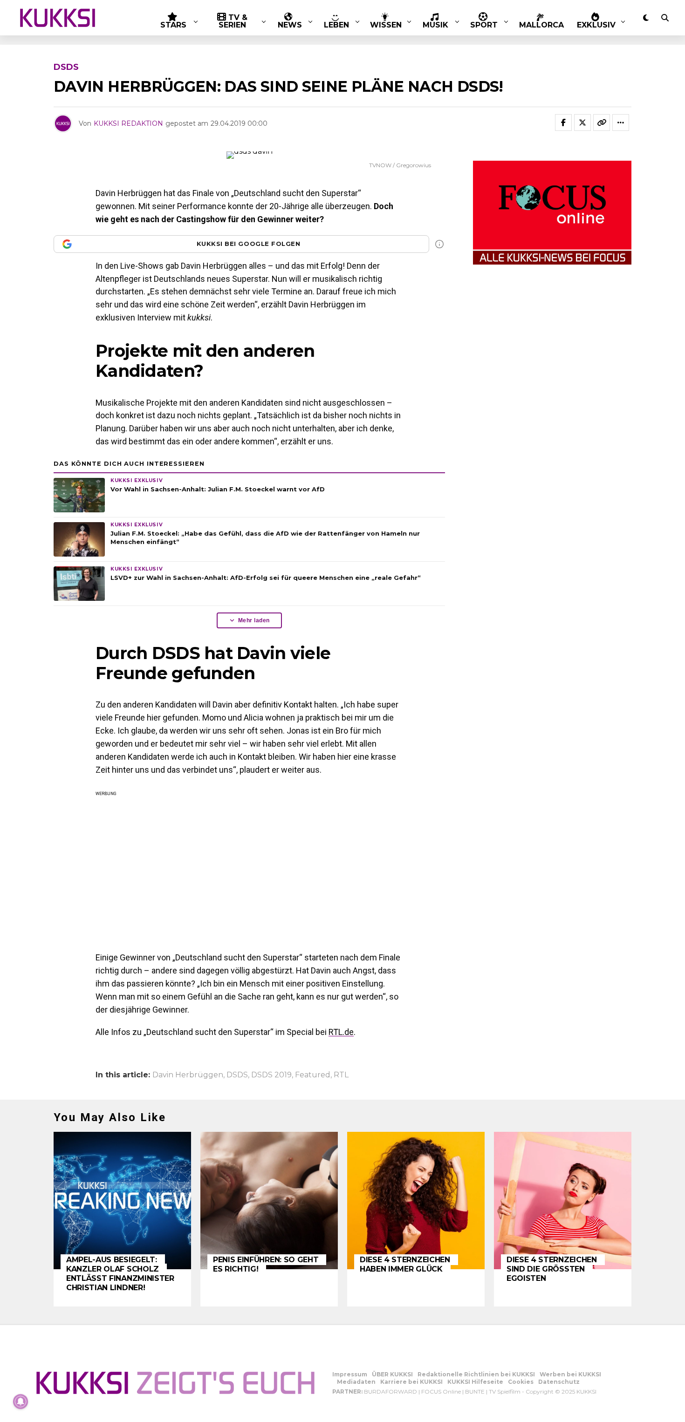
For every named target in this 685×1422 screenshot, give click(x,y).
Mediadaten (356, 1381)
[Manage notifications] (20, 1401)
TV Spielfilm (505, 1391)
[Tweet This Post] (582, 122)
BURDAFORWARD (390, 1391)
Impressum (349, 1374)
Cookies (521, 1381)
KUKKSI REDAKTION (128, 123)
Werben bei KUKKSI (570, 1374)
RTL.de (341, 1032)
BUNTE (475, 1391)
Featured (312, 1075)
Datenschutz (559, 1381)
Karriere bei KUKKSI (411, 1381)
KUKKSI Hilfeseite (475, 1381)
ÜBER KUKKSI (392, 1374)
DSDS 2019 (271, 1075)
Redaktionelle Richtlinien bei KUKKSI (476, 1374)
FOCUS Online (441, 1391)
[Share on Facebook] (563, 122)
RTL (341, 1075)
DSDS (237, 1075)
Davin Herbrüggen (187, 1075)
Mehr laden (254, 620)
